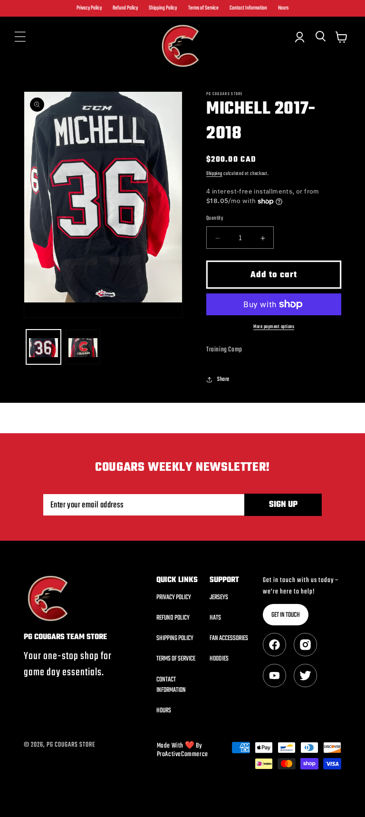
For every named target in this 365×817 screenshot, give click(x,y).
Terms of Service (203, 8)
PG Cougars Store (71, 744)
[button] (20, 37)
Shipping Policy (163, 8)
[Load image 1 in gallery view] (43, 347)
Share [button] (223, 379)
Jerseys (219, 598)
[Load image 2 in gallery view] (83, 347)
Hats (215, 618)
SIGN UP (283, 505)
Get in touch (285, 615)
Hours (283, 8)
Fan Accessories (229, 638)
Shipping (214, 174)
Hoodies (219, 658)
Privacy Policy (89, 8)
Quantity (214, 218)
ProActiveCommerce (182, 754)
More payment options (273, 327)
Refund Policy (125, 8)
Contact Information (248, 8)
